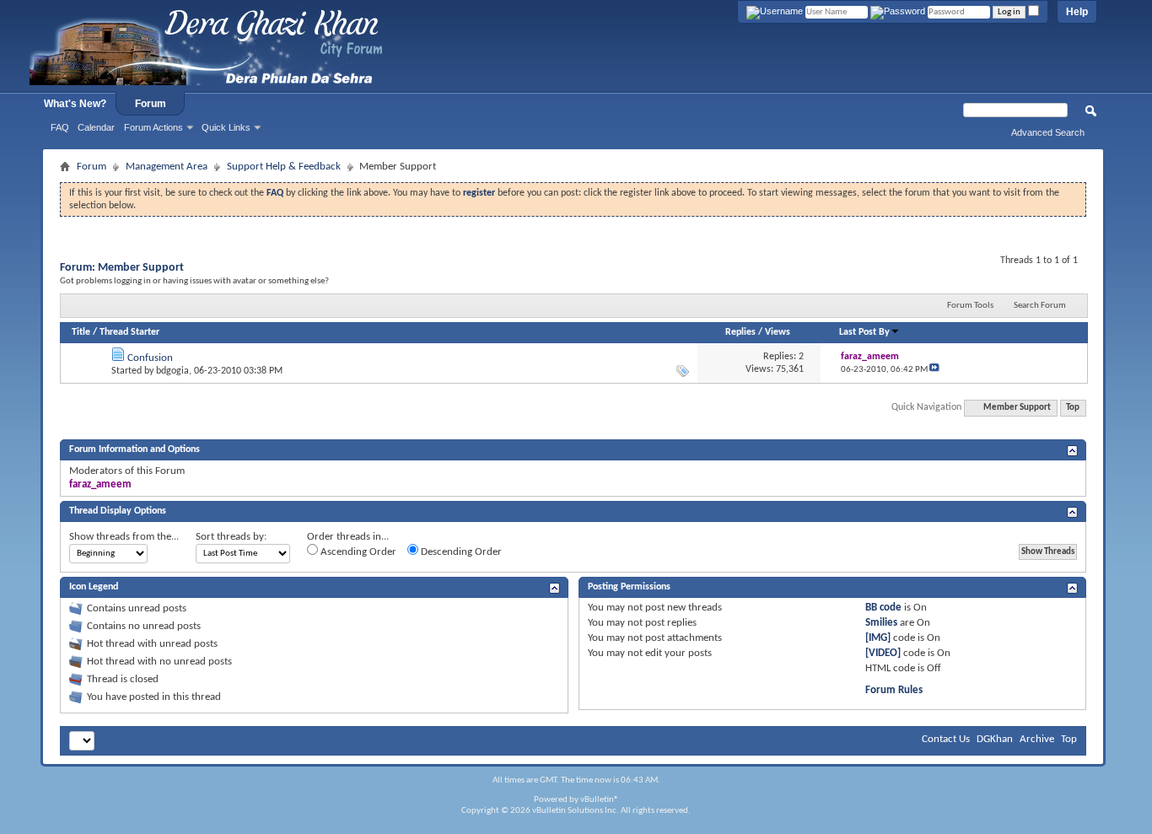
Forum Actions (153, 127)
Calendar (96, 127)
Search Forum (1040, 305)
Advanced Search (1048, 132)
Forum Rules (894, 690)
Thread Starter (129, 332)
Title (81, 332)
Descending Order (460, 551)
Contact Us (946, 739)
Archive (1037, 739)
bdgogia (172, 371)
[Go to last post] (934, 369)
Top (1072, 407)
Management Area (166, 166)
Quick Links (226, 127)
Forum (150, 104)
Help (1077, 12)
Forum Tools (970, 305)
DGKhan (995, 739)
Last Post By (864, 332)
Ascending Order (357, 551)
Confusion (150, 357)
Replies (740, 332)
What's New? (75, 104)
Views (777, 332)
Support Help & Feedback (284, 166)
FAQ (60, 127)
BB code (883, 607)
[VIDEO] (883, 653)
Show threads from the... (124, 536)
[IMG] (878, 637)
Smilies (881, 622)
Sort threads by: (231, 536)
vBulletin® (599, 799)
